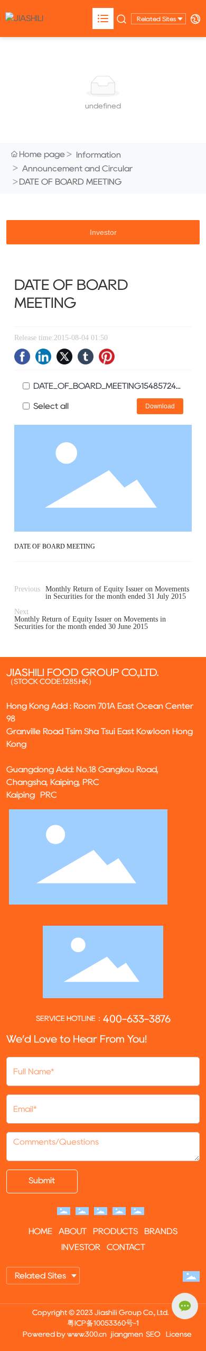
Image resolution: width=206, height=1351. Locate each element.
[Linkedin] (43, 356)
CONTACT (126, 1247)
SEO (153, 1334)
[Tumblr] (85, 356)
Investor (103, 232)
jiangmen (127, 1334)
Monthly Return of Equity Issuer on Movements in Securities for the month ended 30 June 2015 (90, 623)
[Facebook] (22, 356)
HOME (40, 1231)
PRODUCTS (115, 1231)
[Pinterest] (107, 356)
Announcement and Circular (77, 168)
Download (160, 406)
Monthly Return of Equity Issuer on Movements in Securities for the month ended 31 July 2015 (117, 592)
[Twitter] (64, 356)
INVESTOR (80, 1247)
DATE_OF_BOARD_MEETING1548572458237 (108, 386)
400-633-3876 (137, 1019)
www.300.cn (87, 1334)
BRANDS (160, 1231)
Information (98, 155)
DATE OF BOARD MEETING (54, 546)
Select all (51, 406)
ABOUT (73, 1231)
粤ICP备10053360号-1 (103, 1323)
